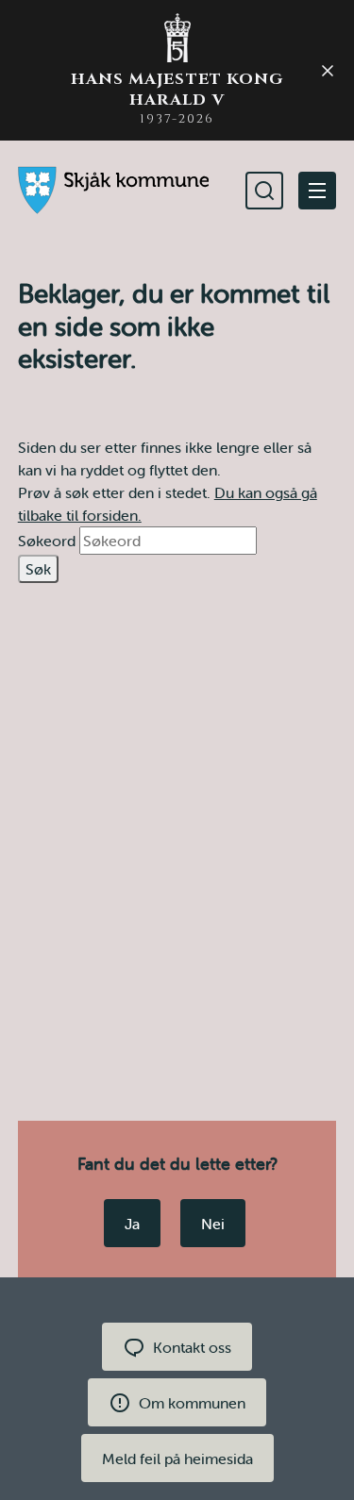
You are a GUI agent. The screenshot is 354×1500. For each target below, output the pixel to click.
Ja (132, 1223)
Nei (213, 1223)
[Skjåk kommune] (114, 190)
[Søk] (264, 190)
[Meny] (317, 190)
